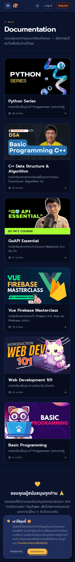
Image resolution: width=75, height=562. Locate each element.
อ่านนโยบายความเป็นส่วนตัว (33, 543)
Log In (48, 5)
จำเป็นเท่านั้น (16, 551)
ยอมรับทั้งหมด (37, 551)
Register (63, 5)
